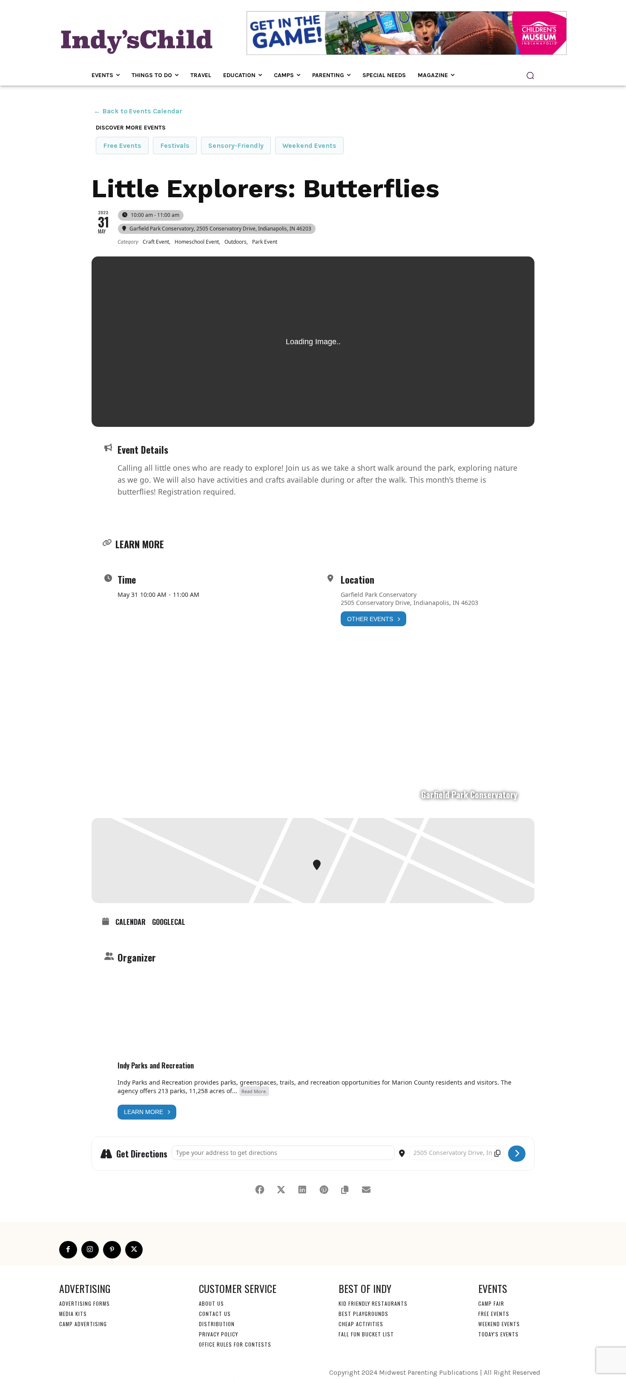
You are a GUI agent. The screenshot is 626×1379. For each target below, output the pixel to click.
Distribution (217, 1323)
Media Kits (73, 1313)
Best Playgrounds (363, 1313)
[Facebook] (68, 1250)
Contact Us (215, 1313)
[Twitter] (134, 1250)
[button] (530, 75)
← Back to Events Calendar (138, 111)
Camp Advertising (83, 1323)
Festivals (175, 145)
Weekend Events (309, 145)
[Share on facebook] (259, 1190)
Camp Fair (491, 1303)
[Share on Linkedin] (302, 1190)
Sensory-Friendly (236, 145)
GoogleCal (168, 922)
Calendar (130, 922)
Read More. (254, 1091)
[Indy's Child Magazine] (135, 40)
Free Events (122, 145)
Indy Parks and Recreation (156, 1065)
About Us (211, 1303)
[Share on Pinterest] (323, 1190)
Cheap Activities (361, 1323)
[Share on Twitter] (281, 1190)
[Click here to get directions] (516, 1154)
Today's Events (498, 1334)
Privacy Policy (218, 1334)
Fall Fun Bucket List (366, 1334)
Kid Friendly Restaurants (373, 1303)
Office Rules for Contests (235, 1344)
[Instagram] (90, 1250)
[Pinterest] (112, 1250)
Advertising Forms (84, 1303)
